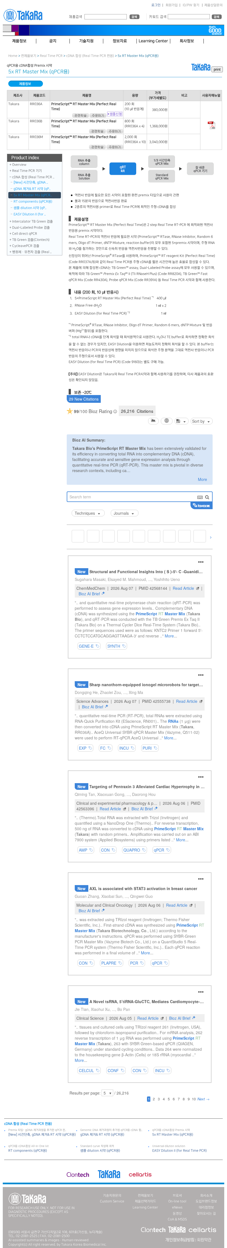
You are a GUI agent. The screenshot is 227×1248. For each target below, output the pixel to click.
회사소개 (206, 1195)
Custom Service (112, 1201)
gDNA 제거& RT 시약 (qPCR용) (102, 1134)
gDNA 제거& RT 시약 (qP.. (32, 189)
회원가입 (172, 5)
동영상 (177, 1213)
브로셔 (177, 1195)
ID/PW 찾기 (191, 5)
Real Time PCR (51, 56)
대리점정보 (206, 1207)
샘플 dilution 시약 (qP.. (30, 208)
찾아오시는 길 (206, 1213)
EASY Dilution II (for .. (30, 214)
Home (12, 56)
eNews (177, 1207)
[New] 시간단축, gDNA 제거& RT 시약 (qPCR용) (42, 1134)
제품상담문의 (213, 5)
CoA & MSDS (177, 1219)
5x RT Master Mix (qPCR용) (172, 1134)
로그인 (156, 5)
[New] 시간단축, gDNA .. (31, 182)
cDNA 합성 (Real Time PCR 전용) (90, 56)
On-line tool (177, 1201)
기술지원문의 (112, 1195)
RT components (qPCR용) (33, 201)
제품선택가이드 (145, 1201)
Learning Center (145, 1207)
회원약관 (204, 1240)
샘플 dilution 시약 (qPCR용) (100, 1150)
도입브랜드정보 (206, 1201)
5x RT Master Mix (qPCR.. (33, 195)
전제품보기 (28, 56)
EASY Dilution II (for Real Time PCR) (179, 1150)
